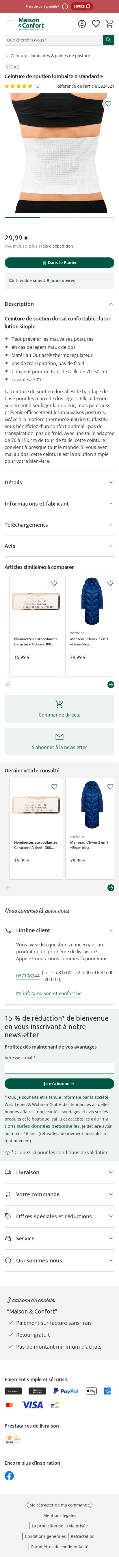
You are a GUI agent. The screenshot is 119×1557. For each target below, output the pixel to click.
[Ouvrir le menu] (9, 23)
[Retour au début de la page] (113, 1516)
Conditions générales (45, 1536)
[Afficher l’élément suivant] (110, 684)
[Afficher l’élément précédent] (8, 684)
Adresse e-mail (19, 1057)
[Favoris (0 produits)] (96, 23)
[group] (59, 153)
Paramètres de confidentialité (59, 1546)
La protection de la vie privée (60, 1526)
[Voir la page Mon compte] (82, 23)
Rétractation (82, 1536)
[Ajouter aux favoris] (108, 104)
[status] (52, 40)
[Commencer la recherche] (108, 40)
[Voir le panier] (109, 23)
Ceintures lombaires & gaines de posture (50, 55)
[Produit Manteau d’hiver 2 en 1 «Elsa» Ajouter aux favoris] (110, 583)
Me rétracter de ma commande (59, 1505)
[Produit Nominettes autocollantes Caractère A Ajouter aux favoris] (54, 583)
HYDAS (12, 67)
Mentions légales (59, 1515)
